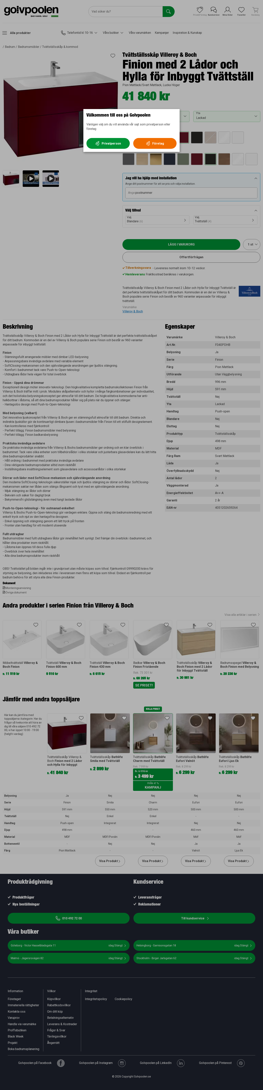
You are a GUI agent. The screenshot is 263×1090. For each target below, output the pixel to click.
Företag (158, 143)
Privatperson (111, 143)
